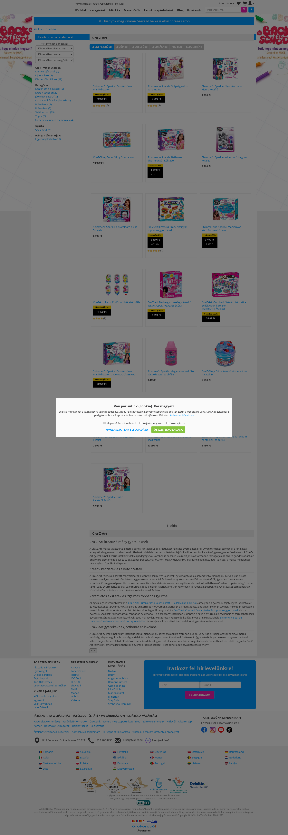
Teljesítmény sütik (153, 423)
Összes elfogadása (168, 429)
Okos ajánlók (177, 423)
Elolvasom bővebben (181, 415)
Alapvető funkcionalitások (122, 423)
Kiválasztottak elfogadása (126, 429)
